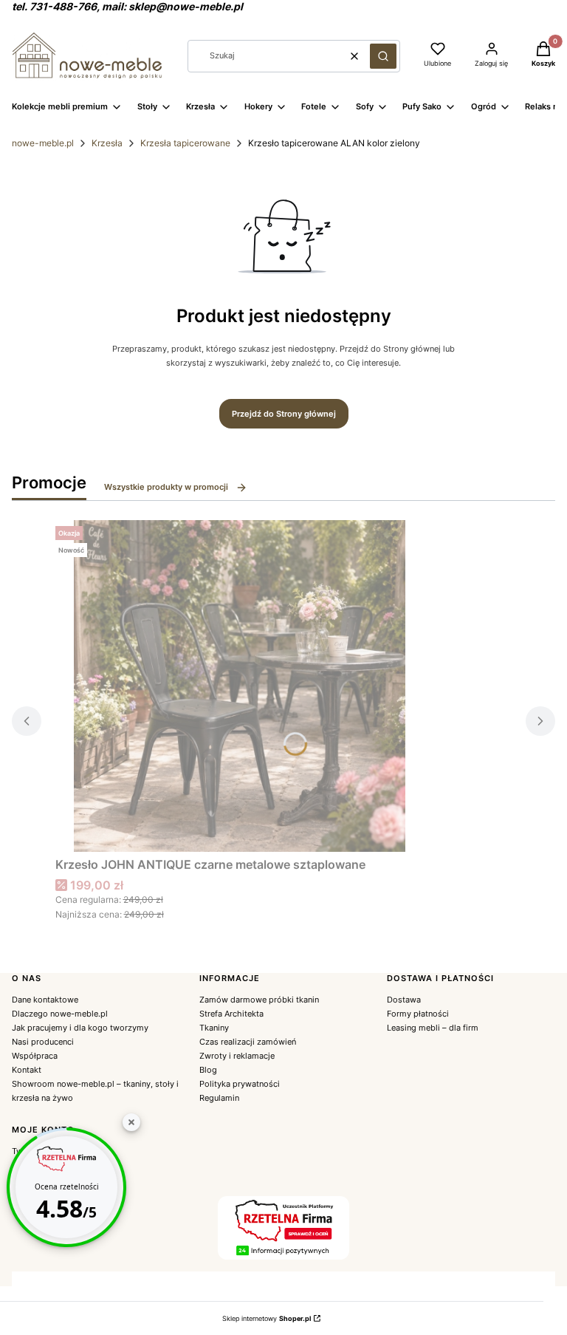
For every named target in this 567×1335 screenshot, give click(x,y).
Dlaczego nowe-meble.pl (60, 1013)
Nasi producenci (43, 1042)
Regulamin (219, 1098)
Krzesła (107, 142)
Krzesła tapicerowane (185, 142)
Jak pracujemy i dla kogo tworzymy (80, 1027)
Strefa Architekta (231, 1013)
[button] (383, 56)
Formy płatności (418, 1013)
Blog (208, 1070)
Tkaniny (214, 1027)
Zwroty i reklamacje (237, 1056)
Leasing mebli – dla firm (432, 1027)
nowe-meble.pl (43, 142)
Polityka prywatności (239, 1084)
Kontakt (26, 1070)
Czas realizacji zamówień (247, 1042)
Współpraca (35, 1056)
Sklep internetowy (266, 1318)
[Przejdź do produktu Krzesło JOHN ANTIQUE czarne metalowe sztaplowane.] (240, 686)
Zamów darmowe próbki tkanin (259, 999)
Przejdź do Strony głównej (284, 414)
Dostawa (404, 999)
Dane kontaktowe (45, 999)
